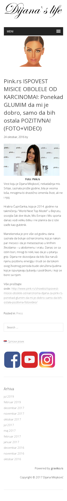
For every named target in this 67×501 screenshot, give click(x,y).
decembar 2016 (14, 447)
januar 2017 (11, 442)
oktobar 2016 (12, 459)
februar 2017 (12, 436)
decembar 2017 (14, 408)
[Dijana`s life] (33, 17)
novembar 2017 (14, 413)
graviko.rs (57, 468)
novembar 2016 (14, 453)
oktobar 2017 (12, 419)
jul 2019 (9, 396)
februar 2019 (12, 402)
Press (19, 313)
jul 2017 (9, 425)
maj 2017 (10, 430)
